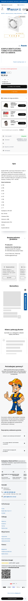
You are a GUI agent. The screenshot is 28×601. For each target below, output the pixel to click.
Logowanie (4, 536)
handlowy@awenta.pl (11, 255)
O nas (2, 508)
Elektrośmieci (4, 554)
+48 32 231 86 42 (9, 492)
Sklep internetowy (13, 593)
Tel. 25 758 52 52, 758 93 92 (12, 253)
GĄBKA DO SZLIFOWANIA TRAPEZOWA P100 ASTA (14, 104)
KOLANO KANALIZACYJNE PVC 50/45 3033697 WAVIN (14, 121)
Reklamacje (4, 528)
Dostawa (3, 523)
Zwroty (3, 526)
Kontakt (3, 513)
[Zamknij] (25, 290)
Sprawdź (9, 277)
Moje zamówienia (5, 538)
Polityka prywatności (6, 551)
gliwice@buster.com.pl (10, 496)
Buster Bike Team (5, 511)
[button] (14, 436)
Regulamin (4, 549)
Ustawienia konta (5, 541)
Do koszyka (19, 316)
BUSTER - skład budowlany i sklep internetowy (11, 13)
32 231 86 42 (21, 5)
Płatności (3, 521)
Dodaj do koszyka (14, 86)
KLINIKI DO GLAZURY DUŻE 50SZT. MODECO (13, 113)
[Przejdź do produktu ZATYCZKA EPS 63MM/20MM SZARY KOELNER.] (12, 300)
